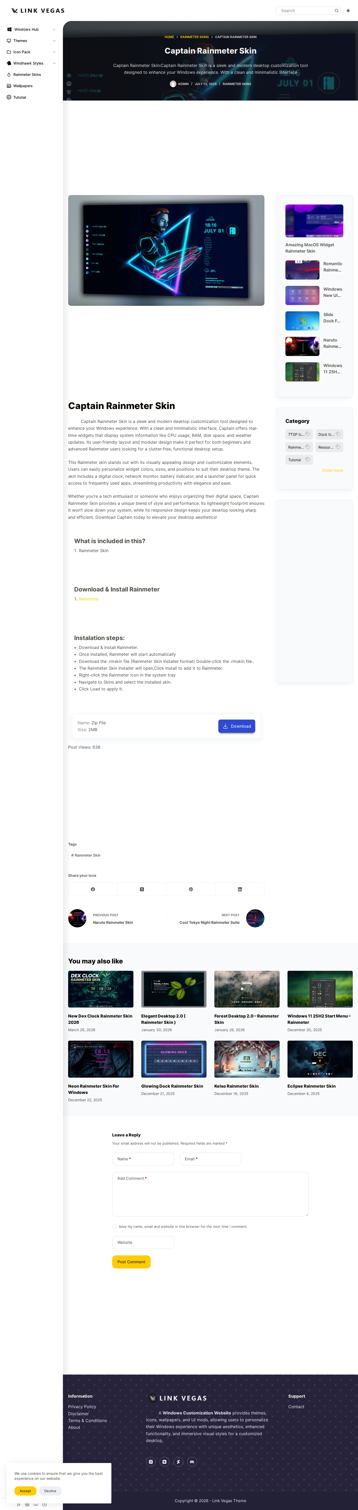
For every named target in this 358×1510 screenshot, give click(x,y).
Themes (20, 40)
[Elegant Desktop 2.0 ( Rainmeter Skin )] (174, 989)
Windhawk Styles (28, 63)
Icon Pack (21, 52)
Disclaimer (78, 1413)
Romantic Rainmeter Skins (332, 267)
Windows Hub (26, 29)
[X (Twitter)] (141, 889)
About (74, 1427)
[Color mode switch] (348, 11)
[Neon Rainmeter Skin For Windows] (100, 1059)
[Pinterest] (190, 889)
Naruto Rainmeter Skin (332, 343)
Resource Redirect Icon (330, 447)
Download (241, 726)
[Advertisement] (210, 140)
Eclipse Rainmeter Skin (312, 1086)
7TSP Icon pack (300, 434)
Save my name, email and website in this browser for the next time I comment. (183, 1226)
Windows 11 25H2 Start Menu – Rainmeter (332, 369)
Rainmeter (89, 598)
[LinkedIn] (239, 889)
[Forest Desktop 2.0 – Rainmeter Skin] (247, 989)
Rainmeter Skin (85, 855)
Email (191, 1158)
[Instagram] (151, 1462)
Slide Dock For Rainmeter (332, 318)
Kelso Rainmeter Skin (236, 1086)
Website (124, 1242)
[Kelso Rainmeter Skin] (247, 1059)
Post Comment (131, 1261)
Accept (25, 1491)
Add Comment (132, 1178)
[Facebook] (92, 889)
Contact (296, 1406)
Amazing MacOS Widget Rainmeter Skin (309, 248)
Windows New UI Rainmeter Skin (332, 292)
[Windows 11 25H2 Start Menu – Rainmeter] (320, 989)
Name (124, 1158)
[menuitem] (31, 29)
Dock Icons (328, 434)
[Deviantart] (178, 1462)
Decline (50, 1491)
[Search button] (336, 10)
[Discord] (192, 1462)
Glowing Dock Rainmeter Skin (172, 1086)
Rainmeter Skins (27, 74)
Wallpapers (23, 85)
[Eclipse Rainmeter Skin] (320, 1059)
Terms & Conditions (87, 1420)
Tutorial (19, 97)
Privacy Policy (82, 1406)
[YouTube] (165, 1462)
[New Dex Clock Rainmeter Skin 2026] (100, 989)
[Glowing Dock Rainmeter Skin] (174, 1059)
